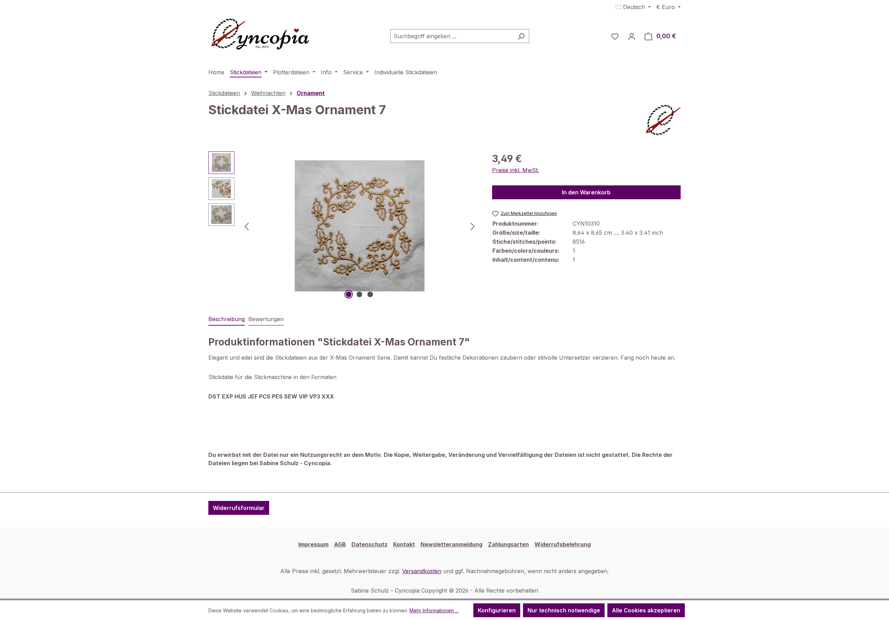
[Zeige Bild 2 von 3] (359, 294)
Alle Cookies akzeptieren (646, 610)
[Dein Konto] (631, 36)
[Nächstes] (472, 226)
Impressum (313, 544)
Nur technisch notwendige (563, 610)
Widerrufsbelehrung (562, 544)
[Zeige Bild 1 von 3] (348, 294)
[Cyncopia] (663, 120)
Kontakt (404, 544)
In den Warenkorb (586, 192)
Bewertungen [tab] (266, 319)
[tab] (226, 319)
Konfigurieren (497, 610)
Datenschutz (369, 544)
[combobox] (451, 36)
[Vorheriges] (246, 226)
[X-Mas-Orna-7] (359, 226)
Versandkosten (421, 571)
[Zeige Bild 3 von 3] (370, 294)
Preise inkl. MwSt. (515, 170)
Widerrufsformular (239, 507)
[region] (343, 226)
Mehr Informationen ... (433, 610)
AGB (340, 544)
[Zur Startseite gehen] (260, 34)
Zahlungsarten (508, 544)
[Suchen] (521, 36)
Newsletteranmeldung (451, 544)
